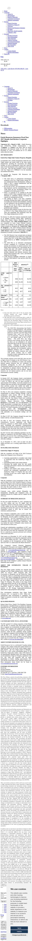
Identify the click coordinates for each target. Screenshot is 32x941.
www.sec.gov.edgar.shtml (8, 559)
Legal (2, 938)
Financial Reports (12, 43)
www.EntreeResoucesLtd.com (9, 557)
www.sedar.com (12, 551)
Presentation (9, 128)
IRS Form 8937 (12, 45)
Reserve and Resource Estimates (16, 28)
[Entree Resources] (4, 8)
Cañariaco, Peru (12, 32)
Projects (6, 21)
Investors (6, 34)
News (5, 48)
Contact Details (12, 51)
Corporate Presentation (14, 41)
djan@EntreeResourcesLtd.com (13, 674)
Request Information (13, 52)
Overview (10, 26)
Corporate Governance (14, 18)
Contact (6, 49)
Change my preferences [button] (19, 935)
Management (11, 15)
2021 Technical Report (12, 130)
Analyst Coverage (12, 40)
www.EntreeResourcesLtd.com (16, 550)
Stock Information (12, 37)
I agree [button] (19, 928)
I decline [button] (19, 931)
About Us (10, 14)
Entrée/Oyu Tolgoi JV (13, 25)
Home (5, 11)
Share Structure (12, 38)
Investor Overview (13, 35)
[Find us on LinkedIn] (2, 57)
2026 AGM (11, 46)
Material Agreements (13, 20)
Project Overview (12, 23)
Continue (3, 934)
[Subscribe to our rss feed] (1, 57)
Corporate (6, 12)
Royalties (10, 29)
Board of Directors (13, 17)
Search (6, 54)
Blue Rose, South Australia (15, 31)
